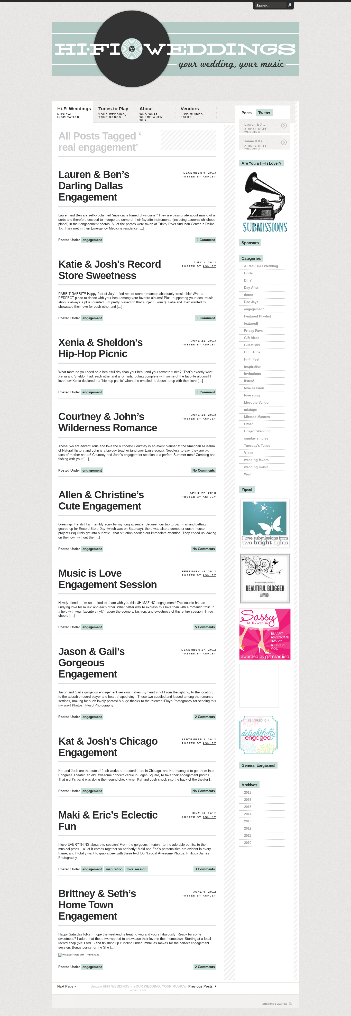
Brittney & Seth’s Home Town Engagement (97, 905)
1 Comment (206, 240)
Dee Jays (251, 302)
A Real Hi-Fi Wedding (261, 266)
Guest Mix (252, 345)
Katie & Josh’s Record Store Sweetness (109, 269)
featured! (251, 323)
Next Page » (66, 986)
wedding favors (256, 460)
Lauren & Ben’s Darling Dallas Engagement (93, 186)
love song (252, 395)
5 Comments (205, 627)
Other (248, 424)
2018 (247, 792)
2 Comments (205, 717)
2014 (247, 814)
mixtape (250, 410)
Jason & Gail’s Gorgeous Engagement (91, 663)
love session (136, 869)
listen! (249, 381)
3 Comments (205, 869)
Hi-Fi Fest (251, 359)
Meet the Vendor (257, 402)
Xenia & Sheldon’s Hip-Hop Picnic (100, 348)
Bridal (249, 273)
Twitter (264, 113)
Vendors (192, 112)
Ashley (209, 176)
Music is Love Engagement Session (107, 578)
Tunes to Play (113, 112)
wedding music (256, 467)
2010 (247, 843)
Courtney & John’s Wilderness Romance (107, 422)
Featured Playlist (257, 316)
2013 (247, 821)
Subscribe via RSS (274, 1003)
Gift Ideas (251, 338)
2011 (247, 836)
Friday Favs (253, 331)
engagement (92, 240)
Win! (247, 474)
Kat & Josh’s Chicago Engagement (108, 746)
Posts (247, 113)
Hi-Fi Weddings (74, 112)
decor (248, 295)
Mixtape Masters (257, 417)
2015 (247, 807)
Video (248, 453)
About (151, 113)
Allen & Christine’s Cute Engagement (101, 500)
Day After (251, 288)
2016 (247, 800)
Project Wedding (257, 431)
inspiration (114, 869)
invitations (252, 374)
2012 (247, 828)
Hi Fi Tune (252, 352)
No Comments (203, 470)
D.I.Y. (248, 280)
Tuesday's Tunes (257, 445)
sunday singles (256, 438)
